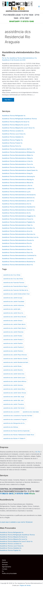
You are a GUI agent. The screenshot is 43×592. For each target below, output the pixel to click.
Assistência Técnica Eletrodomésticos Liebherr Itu (18, 188)
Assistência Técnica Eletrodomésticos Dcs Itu (16, 246)
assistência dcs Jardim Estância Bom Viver (16, 294)
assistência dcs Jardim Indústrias (13, 305)
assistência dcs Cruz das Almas (13, 278)
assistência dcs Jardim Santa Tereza (14, 393)
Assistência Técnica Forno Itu (11, 146)
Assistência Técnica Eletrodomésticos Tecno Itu (17, 164)
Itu (3, 571)
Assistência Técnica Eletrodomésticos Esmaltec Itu (18, 228)
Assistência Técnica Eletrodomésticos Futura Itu (17, 219)
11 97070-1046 (22, 493)
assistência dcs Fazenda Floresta (13, 282)
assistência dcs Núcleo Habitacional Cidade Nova (18, 434)
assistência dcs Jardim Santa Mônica (14, 381)
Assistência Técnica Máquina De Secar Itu (15, 121)
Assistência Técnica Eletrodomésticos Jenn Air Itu (18, 201)
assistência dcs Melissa (10, 427)
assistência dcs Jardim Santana (13, 385)
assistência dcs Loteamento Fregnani (15, 419)
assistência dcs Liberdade (31, 412)
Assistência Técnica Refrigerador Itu (13, 115)
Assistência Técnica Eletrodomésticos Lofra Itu (17, 185)
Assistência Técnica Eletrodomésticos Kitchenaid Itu (19, 194)
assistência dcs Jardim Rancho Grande (15, 358)
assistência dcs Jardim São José (13, 400)
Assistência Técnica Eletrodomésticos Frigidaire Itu (18, 222)
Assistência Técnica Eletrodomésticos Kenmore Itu (18, 197)
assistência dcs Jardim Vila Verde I (14, 408)
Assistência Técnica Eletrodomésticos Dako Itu (17, 249)
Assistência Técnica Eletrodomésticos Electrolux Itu (18, 234)
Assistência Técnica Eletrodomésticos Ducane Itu (18, 240)
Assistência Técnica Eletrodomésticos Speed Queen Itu (20, 170)
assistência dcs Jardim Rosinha (13, 370)
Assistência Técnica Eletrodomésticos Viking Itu (17, 158)
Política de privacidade (9, 573)
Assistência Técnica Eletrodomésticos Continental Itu (19, 255)
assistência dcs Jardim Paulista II (13, 347)
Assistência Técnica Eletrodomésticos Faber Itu (17, 225)
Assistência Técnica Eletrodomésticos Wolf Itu (17, 149)
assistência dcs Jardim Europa (12, 298)
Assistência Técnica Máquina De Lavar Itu (15, 125)
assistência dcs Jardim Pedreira (13, 351)
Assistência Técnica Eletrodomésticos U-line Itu (17, 161)
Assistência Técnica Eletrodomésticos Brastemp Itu (18, 261)
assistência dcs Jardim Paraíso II (13, 339)
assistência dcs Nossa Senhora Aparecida (16, 431)
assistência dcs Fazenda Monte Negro (15, 286)
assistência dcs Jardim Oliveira (12, 320)
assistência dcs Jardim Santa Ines (13, 374)
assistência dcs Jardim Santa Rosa (14, 389)
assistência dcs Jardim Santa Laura (14, 377)
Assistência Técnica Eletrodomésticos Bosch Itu (17, 264)
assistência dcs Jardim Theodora (13, 404)
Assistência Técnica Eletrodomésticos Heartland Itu (18, 207)
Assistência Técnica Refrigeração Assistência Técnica (19, 118)
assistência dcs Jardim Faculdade (13, 301)
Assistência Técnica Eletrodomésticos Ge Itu (16, 213)
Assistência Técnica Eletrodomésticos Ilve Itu (16, 204)
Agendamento (6, 567)
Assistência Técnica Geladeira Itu (13, 137)
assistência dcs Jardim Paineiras (13, 332)
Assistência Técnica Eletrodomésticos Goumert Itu (18, 210)
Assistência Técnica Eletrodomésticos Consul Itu (17, 258)
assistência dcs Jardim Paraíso (12, 336)
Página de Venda (25, 585)
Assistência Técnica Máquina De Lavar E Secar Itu (18, 128)
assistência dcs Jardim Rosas (12, 366)
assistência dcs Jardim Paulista (13, 343)
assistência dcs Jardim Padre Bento (14, 324)
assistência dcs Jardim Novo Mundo (14, 316)
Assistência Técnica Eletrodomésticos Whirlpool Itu (18, 152)
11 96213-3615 (6, 493)
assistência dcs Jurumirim (11, 412)
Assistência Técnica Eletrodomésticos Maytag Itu (18, 179)
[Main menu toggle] (39, 7)
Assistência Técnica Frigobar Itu (12, 140)
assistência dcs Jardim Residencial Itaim (15, 362)
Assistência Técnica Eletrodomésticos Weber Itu (17, 155)
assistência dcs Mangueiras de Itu (14, 423)
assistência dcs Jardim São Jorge (13, 396)
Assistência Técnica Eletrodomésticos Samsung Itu (18, 176)
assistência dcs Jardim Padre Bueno (14, 328)
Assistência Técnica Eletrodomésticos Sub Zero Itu (18, 167)
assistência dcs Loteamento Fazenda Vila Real (17, 415)
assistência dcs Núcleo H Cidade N (14, 438)
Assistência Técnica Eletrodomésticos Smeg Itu (17, 173)
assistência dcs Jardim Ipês (11, 309)
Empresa (5, 562)
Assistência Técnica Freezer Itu (12, 143)
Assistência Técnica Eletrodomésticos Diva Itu (17, 243)
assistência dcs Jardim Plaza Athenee (15, 355)
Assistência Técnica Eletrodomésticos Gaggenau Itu (19, 216)
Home (4, 560)
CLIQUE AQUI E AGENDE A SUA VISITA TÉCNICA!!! (16, 522)
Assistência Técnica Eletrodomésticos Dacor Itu (17, 252)
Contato (4, 569)
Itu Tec (38, 452)
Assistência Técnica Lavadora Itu (13, 131)
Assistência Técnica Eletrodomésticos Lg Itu (16, 191)
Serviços (5, 564)
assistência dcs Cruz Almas (11, 275)
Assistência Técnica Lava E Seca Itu (14, 134)
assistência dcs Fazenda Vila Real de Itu (15, 290)
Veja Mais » (9, 100)
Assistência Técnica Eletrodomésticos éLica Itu (17, 231)
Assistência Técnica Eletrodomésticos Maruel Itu (17, 182)
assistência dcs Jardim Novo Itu (13, 313)
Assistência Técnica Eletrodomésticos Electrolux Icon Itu (20, 237)
